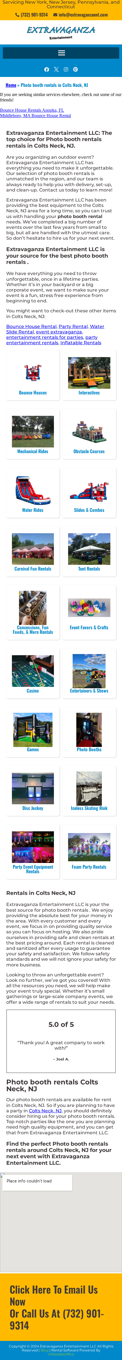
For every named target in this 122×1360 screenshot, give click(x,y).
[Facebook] (46, 69)
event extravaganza (59, 332)
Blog (45, 1350)
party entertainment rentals (52, 340)
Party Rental (73, 326)
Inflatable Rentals (80, 342)
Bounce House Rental (31, 326)
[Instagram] (66, 69)
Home (11, 85)
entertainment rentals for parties (44, 337)
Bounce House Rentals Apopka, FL (32, 110)
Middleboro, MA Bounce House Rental (35, 115)
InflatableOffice (61, 1354)
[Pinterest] (75, 69)
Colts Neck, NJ (45, 1110)
